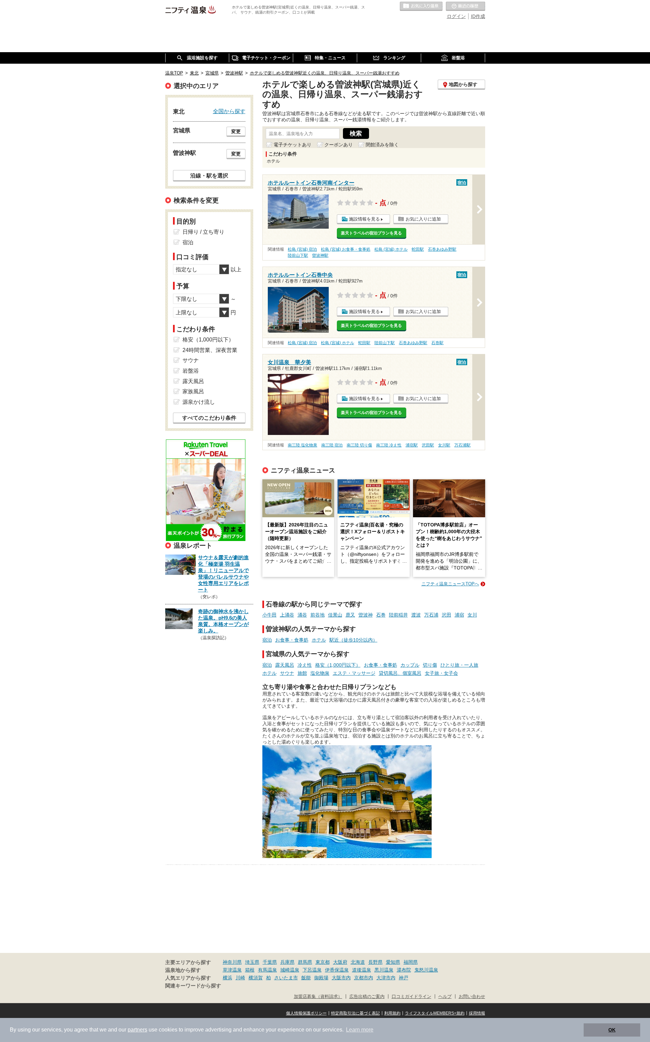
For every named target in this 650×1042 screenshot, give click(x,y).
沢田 (446, 615)
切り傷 (430, 665)
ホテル (319, 640)
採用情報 (477, 1013)
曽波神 (366, 615)
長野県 (375, 962)
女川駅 (444, 445)
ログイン (456, 16)
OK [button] (611, 1030)
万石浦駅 (462, 445)
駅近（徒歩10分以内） (353, 640)
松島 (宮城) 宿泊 (302, 249)
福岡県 (411, 962)
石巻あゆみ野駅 (442, 249)
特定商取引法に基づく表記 (355, 1013)
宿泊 (267, 640)
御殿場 (321, 977)
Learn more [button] (359, 1030)
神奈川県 (232, 962)
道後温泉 (361, 970)
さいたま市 (286, 977)
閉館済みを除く (382, 144)
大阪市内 (341, 977)
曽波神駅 (320, 255)
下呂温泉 (312, 970)
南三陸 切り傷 (359, 445)
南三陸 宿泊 (332, 445)
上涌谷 (287, 615)
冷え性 (305, 665)
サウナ (287, 673)
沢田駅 (428, 445)
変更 (236, 131)
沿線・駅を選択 (209, 175)
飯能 (306, 977)
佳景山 (335, 615)
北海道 (358, 962)
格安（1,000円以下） (338, 665)
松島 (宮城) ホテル (391, 249)
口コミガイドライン (411, 996)
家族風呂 (193, 391)
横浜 (227, 977)
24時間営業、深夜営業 (209, 350)
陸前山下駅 (298, 255)
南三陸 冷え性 (389, 445)
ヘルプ (445, 996)
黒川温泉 (383, 970)
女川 (472, 615)
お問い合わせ (472, 996)
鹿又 (350, 615)
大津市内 (385, 977)
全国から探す (229, 111)
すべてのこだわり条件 (209, 418)
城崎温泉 (289, 970)
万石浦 (431, 615)
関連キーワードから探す (193, 985)
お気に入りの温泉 (421, 6)
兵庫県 (287, 962)
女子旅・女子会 (441, 673)
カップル (409, 665)
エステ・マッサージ (354, 673)
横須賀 (255, 977)
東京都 (323, 962)
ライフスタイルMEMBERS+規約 (434, 1013)
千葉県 (270, 962)
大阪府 (340, 962)
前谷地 (317, 615)
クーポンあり (338, 144)
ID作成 (478, 16)
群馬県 (305, 962)
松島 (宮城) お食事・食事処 (345, 249)
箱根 (250, 970)
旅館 (302, 673)
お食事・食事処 (291, 640)
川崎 (240, 977)
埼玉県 (252, 962)
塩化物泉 (319, 673)
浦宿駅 (412, 445)
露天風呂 (284, 665)
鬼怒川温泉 (426, 970)
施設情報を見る (364, 219)
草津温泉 (232, 970)
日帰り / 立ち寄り (203, 232)
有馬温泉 (267, 970)
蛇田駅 (418, 249)
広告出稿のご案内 (367, 996)
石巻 (381, 615)
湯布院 (404, 970)
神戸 (403, 977)
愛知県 (393, 962)
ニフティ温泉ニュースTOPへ (450, 583)
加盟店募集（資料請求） (318, 996)
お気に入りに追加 (423, 219)
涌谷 (302, 615)
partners (137, 1030)
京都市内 (363, 977)
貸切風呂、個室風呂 (400, 673)
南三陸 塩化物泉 (302, 445)
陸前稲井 (398, 615)
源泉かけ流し (198, 402)
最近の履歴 (465, 6)
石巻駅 (437, 342)
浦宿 (459, 615)
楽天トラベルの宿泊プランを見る (371, 233)
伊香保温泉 (337, 970)
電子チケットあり (292, 144)
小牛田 (269, 615)
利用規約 (392, 1013)
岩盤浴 (190, 371)
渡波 (416, 615)
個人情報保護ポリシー (306, 1013)
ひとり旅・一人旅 (459, 665)
